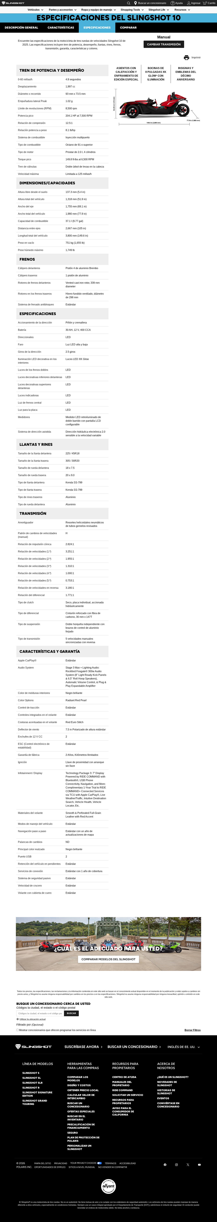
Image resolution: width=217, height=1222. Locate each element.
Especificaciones (97, 27)
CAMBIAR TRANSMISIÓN (164, 44)
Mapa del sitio (42, 1163)
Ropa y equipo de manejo (96, 9)
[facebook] (165, 1165)
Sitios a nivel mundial (82, 1167)
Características (61, 27)
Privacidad (60, 1163)
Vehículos (34, 9)
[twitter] (188, 1165)
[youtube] (199, 1165)
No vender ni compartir (112, 1167)
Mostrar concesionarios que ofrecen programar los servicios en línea (57, 1030)
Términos (110, 1163)
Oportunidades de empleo (49, 1167)
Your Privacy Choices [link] (83, 1163)
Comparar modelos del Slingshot (108, 959)
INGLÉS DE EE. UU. (182, 1047)
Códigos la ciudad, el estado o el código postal (45, 1007)
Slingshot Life (157, 9)
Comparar (128, 27)
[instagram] (176, 1165)
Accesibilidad (127, 1163)
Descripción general (21, 27)
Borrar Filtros (193, 1030)
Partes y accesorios (61, 9)
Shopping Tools (130, 9)
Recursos (180, 9)
